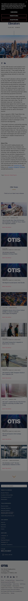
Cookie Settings (14, 11)
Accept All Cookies (14, 19)
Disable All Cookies (14, 15)
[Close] (26, 1)
